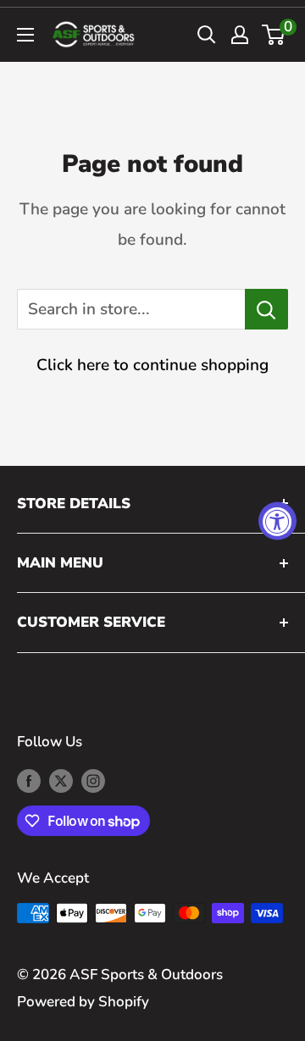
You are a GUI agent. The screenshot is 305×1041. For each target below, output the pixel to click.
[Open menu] (25, 35)
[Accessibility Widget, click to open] (277, 520)
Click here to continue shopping (152, 365)
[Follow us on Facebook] (29, 780)
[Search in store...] (266, 309)
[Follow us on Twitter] (61, 780)
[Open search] (206, 34)
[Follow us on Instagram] (93, 780)
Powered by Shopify (83, 1001)
